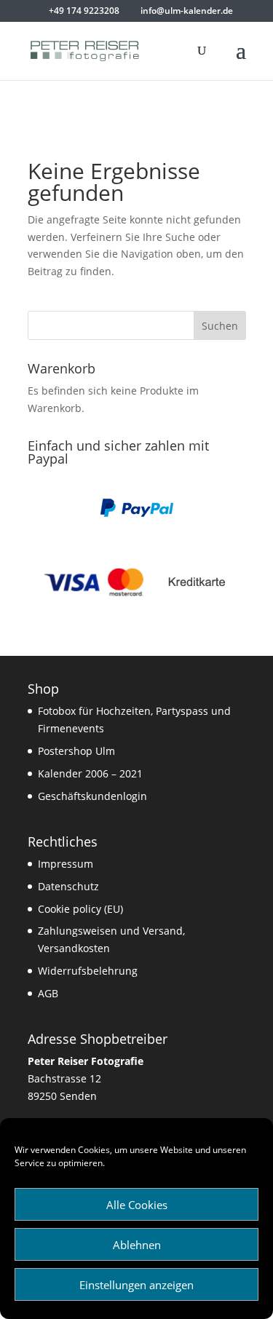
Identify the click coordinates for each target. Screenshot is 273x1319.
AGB (48, 993)
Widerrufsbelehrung (88, 971)
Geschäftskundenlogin (92, 796)
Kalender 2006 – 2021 (90, 773)
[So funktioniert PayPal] (136, 513)
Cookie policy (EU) (80, 909)
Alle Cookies (136, 1204)
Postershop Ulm (76, 751)
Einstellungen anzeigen (136, 1285)
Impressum (65, 864)
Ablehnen (137, 1244)
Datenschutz (68, 886)
